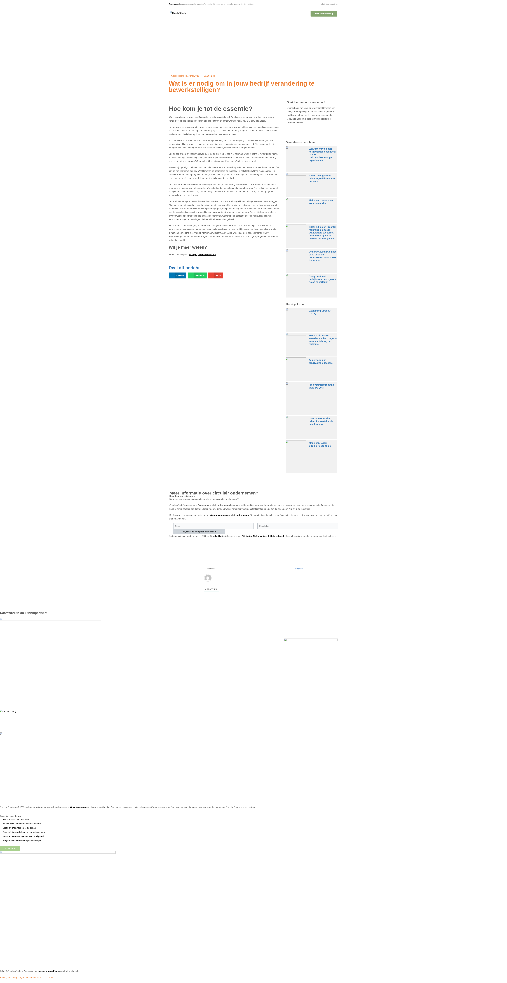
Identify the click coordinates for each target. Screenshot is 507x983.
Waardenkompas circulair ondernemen (229, 515)
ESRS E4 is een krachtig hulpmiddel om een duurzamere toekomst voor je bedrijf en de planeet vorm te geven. (322, 233)
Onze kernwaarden (79, 807)
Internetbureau (45, 971)
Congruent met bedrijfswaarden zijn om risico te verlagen (322, 279)
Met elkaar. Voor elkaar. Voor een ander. (322, 202)
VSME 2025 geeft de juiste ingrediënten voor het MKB (322, 178)
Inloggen (299, 568)
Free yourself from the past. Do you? (321, 386)
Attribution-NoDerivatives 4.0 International (263, 536)
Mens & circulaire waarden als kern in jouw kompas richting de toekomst (323, 339)
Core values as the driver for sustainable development (321, 421)
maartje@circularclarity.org (202, 254)
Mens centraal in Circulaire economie (320, 444)
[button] (177, 275)
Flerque (57, 971)
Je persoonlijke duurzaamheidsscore (321, 361)
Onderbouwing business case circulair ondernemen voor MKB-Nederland (323, 256)
